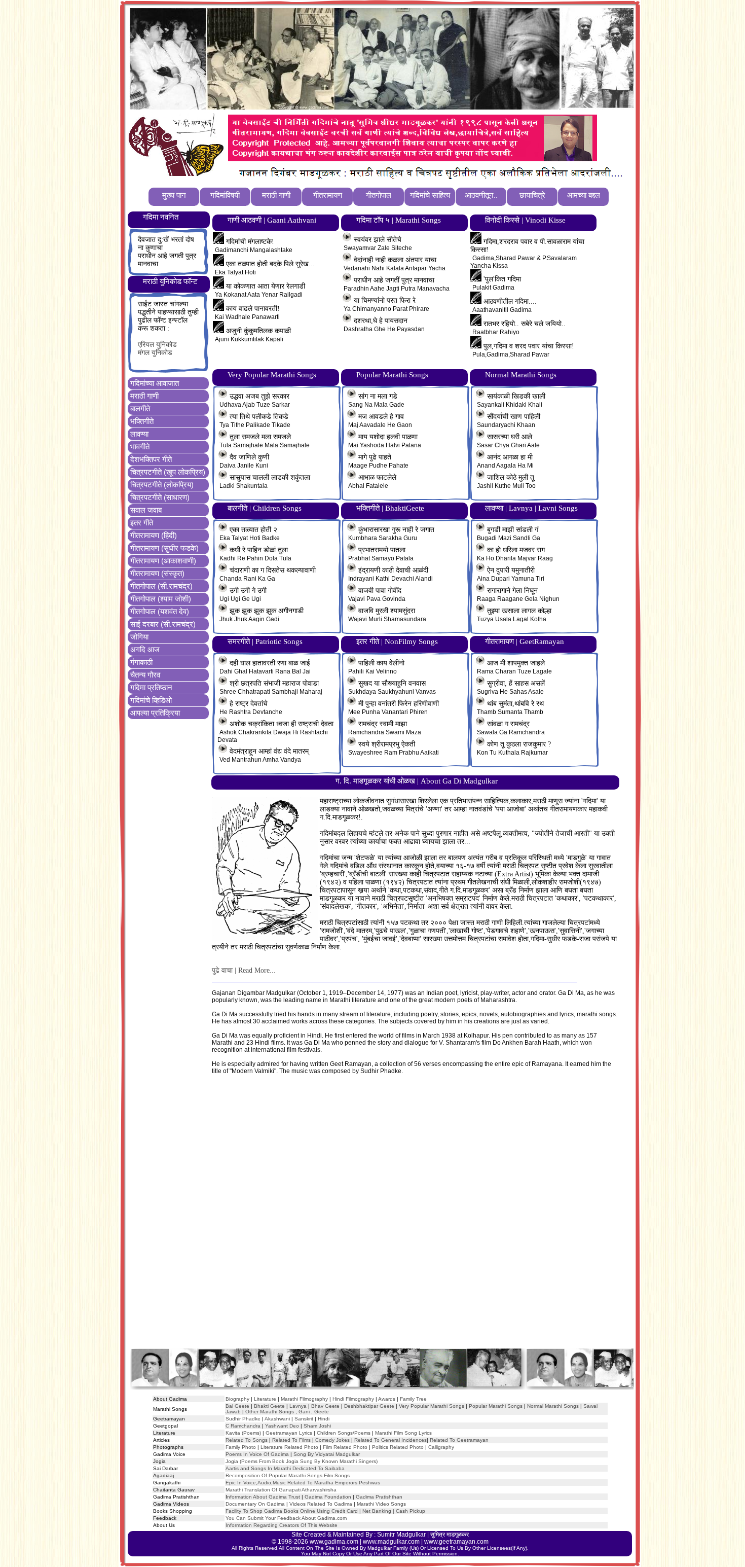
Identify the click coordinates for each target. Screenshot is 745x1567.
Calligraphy (441, 1447)
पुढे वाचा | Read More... (244, 970)
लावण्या (139, 434)
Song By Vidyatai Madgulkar (326, 1454)
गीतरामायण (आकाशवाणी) (163, 560)
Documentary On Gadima (255, 1504)
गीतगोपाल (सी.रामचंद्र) (161, 586)
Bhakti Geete (269, 1406)
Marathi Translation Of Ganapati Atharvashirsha (281, 1489)
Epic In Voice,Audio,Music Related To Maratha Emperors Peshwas (303, 1482)
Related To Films (291, 1440)
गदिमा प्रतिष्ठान (151, 687)
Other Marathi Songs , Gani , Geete (287, 1411)
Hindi (323, 1418)
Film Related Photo (345, 1447)
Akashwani (277, 1418)
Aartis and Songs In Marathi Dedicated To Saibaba (285, 1468)
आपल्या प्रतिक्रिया (155, 712)
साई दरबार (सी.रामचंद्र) (163, 624)
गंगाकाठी (141, 662)
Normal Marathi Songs (553, 1406)
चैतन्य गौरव (145, 674)
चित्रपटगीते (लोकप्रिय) (162, 484)
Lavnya (297, 1406)
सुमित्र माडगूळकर (449, 1534)
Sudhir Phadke (243, 1418)
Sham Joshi (317, 1426)
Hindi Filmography (353, 1399)
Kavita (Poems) (243, 1433)
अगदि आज (145, 649)
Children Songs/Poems (343, 1433)
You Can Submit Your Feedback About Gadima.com (286, 1518)
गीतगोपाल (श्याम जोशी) (160, 598)
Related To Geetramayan (459, 1440)
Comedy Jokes (332, 1440)
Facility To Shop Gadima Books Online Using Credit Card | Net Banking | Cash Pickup (325, 1511)
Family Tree (413, 1399)
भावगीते (140, 446)
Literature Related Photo (289, 1447)
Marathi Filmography (304, 1399)
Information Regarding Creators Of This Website (282, 1525)
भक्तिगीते (142, 421)
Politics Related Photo (398, 1447)
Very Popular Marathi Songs (431, 1406)
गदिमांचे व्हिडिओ (151, 700)
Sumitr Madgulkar (401, 1534)
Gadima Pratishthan (379, 1497)
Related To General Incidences (390, 1440)
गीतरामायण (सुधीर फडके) (164, 548)
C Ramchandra (243, 1426)
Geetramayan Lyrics (289, 1433)
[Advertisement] (381, 1221)
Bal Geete (237, 1406)
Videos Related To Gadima (320, 1504)
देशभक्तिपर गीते (151, 459)
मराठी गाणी (144, 395)
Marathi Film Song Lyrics (403, 1433)
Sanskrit (303, 1418)
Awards (386, 1399)
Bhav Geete (326, 1406)
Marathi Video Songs (381, 1504)
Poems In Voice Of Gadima (257, 1454)
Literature (264, 1399)
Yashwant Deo (282, 1426)
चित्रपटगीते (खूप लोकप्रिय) (167, 472)
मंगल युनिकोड (155, 353)
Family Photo (241, 1447)
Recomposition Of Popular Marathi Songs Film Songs (288, 1475)
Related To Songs (247, 1440)
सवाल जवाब (146, 510)
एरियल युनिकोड (157, 344)
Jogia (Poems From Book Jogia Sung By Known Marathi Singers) (302, 1461)
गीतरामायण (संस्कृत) (157, 573)
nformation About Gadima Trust (263, 1497)
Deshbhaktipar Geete (369, 1406)
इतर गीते (141, 522)
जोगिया (139, 636)
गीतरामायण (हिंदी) (153, 535)
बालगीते (140, 408)
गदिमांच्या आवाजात (154, 383)
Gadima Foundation (328, 1497)
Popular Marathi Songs (496, 1406)
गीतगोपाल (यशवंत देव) (159, 611)
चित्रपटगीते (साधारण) (160, 497)
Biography (237, 1399)
